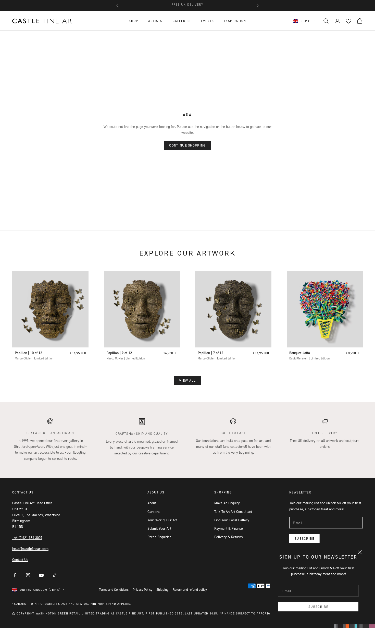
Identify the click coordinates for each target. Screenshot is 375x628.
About (151, 503)
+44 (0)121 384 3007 (27, 537)
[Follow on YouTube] (41, 575)
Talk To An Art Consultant (233, 511)
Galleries (182, 21)
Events (207, 21)
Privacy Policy (142, 589)
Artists (155, 21)
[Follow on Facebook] (14, 575)
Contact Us (20, 559)
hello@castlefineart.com (30, 548)
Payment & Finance (228, 528)
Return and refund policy (190, 589)
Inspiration (235, 21)
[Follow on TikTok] (54, 575)
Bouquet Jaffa (299, 353)
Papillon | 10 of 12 (28, 353)
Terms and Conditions (114, 589)
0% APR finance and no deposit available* (187, 5)
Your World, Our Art (162, 520)
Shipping (162, 589)
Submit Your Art (159, 528)
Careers (153, 511)
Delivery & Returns (228, 537)
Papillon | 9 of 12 (119, 353)
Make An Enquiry (227, 503)
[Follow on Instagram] (28, 575)
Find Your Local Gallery (231, 520)
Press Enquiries (159, 537)
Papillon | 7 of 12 (210, 353)
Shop (133, 21)
